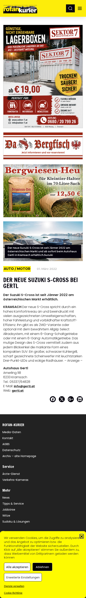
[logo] (20, 8)
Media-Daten (11, 432)
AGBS (6, 444)
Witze (6, 516)
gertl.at (18, 391)
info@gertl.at (24, 386)
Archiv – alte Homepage (19, 456)
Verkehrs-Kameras (15, 480)
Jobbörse (8, 510)
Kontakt (7, 438)
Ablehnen (42, 567)
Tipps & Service (13, 504)
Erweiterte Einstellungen (23, 577)
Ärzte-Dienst (11, 474)
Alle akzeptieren (17, 567)
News (6, 498)
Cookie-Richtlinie (13, 593)
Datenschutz (11, 450)
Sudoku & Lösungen (16, 522)
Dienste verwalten (14, 586)
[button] (82, 536)
